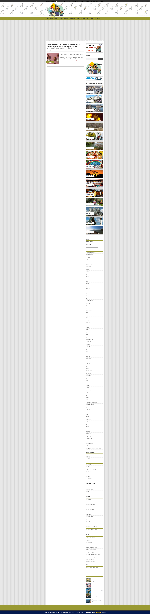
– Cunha (87, 392)
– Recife (87, 349)
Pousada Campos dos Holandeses (91, 506)
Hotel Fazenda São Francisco (91, 473)
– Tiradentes (88, 371)
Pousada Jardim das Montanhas (91, 511)
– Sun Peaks (88, 286)
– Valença (87, 383)
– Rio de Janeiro (88, 382)
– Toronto (87, 296)
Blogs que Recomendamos (90, 261)
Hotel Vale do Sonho (89, 478)
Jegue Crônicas (75, 1)
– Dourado (87, 394)
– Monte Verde (88, 361)
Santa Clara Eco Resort (90, 559)
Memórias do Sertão (95, 588)
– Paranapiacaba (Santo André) (91, 400)
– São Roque (88, 409)
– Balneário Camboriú (89, 424)
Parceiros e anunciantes (90, 441)
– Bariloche (87, 271)
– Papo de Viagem (89, 438)
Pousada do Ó (88, 507)
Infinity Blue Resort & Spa (90, 552)
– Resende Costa (88, 366)
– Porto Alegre (88, 421)
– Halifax (87, 293)
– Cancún (87, 319)
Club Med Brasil (88, 545)
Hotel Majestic (88, 476)
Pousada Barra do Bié (89, 502)
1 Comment (50, 62)
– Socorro (87, 407)
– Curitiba (87, 416)
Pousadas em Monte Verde (90, 531)
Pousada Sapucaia (89, 514)
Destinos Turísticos (64, 18)
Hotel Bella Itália (88, 471)
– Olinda (87, 348)
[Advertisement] (75, 28)
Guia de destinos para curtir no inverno (92, 429)
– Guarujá (87, 397)
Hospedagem (72, 18)
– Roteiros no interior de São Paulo (91, 402)
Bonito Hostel (88, 456)
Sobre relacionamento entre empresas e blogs (93, 448)
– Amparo (87, 387)
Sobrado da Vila (88, 519)
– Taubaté (87, 411)
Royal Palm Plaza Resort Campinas (92, 557)
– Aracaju (87, 353)
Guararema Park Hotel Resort (91, 549)
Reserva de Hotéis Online (90, 569)
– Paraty (87, 380)
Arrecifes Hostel (88, 454)
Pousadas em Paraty (89, 516)
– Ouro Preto (88, 363)
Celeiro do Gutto (88, 499)
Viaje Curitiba (88, 570)
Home (47, 18)
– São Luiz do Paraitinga (90, 404)
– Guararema (88, 395)
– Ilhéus (87, 334)
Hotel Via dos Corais (89, 479)
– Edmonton (88, 283)
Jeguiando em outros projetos (52, 1)
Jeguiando (53, 9)
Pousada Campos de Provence (91, 504)
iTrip (86, 486)
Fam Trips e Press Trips (90, 428)
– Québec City (88, 303)
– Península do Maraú (89, 339)
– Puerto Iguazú (88, 274)
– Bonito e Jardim (89, 325)
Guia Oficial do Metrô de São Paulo (92, 567)
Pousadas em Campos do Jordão (91, 529)
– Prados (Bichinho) (89, 365)
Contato (98, 18)
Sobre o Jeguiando (54, 18)
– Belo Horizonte (88, 358)
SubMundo (87, 491)
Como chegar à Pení (95, 593)
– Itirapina (87, 399)
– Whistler (87, 290)
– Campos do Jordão (89, 390)
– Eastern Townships (89, 300)
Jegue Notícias (89, 1)
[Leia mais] (74, 60)
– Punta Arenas (88, 308)
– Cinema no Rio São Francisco (91, 252)
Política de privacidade (89, 443)
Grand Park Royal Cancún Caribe (91, 547)
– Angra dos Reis (88, 375)
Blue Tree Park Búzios (89, 539)
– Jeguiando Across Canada (90, 279)
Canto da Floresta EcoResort (90, 544)
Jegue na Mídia (88, 433)
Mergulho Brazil (88, 487)
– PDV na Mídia (88, 440)
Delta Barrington (88, 464)
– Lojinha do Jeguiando (89, 254)
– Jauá (87, 337)
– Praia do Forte (88, 341)
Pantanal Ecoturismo (89, 489)
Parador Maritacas (89, 556)
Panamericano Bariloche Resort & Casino (93, 554)
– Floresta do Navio (89, 346)
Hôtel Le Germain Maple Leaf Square (92, 474)
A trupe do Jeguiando (89, 257)
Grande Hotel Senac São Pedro (91, 469)
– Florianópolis (88, 426)
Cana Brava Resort (89, 542)
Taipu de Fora (88, 521)
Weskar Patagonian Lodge (90, 523)
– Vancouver (88, 288)
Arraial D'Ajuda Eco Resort (90, 537)
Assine (102, 1)
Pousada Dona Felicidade (90, 509)
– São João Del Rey (89, 370)
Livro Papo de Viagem (65, 1)
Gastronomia (79, 18)
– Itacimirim (88, 336)
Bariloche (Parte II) (95, 583)
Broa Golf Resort (88, 540)
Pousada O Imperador (89, 512)
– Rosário (87, 276)
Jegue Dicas (82, 1)
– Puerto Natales (88, 307)
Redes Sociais (93, 18)
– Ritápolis (87, 368)
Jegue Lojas (85, 18)
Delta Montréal (88, 466)
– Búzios (87, 378)
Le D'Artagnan (88, 458)
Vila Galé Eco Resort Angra (90, 561)
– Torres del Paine (89, 310)
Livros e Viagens (96, 1)
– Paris (87, 315)
